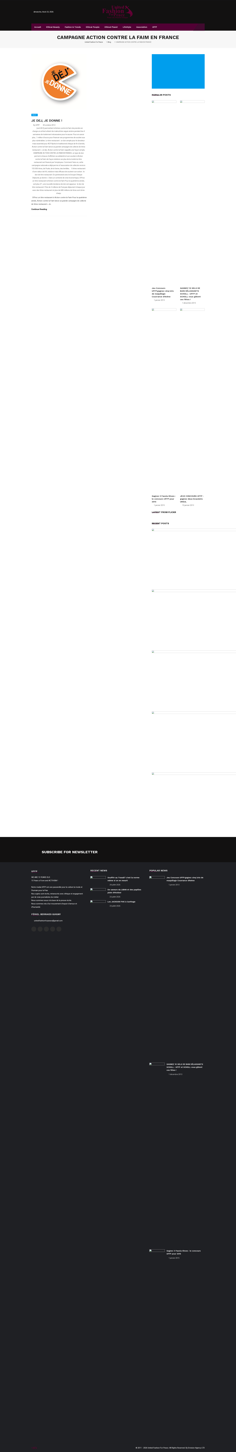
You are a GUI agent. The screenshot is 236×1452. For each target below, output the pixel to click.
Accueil (37, 27)
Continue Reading (39, 209)
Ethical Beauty (53, 27)
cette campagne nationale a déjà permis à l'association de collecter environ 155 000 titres (58, 165)
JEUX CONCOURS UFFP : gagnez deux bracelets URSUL (191, 499)
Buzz (35, 115)
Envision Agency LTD (196, 1448)
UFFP (154, 27)
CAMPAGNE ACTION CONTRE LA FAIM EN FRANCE (52, 153)
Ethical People (92, 27)
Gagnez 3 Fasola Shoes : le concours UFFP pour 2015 (164, 499)
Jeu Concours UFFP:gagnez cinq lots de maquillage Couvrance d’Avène (163, 292)
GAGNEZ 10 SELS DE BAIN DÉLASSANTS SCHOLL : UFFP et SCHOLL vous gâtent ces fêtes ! (190, 294)
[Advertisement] (178, 71)
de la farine (55, 169)
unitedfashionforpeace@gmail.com (48, 921)
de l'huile (46, 169)
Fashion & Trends (73, 27)
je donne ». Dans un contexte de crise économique (59, 178)
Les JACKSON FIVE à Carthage (121, 902)
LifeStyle (127, 27)
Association (141, 27)
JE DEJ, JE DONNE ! (46, 120)
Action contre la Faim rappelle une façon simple (66, 150)
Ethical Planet (111, 27)
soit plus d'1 (37, 184)
